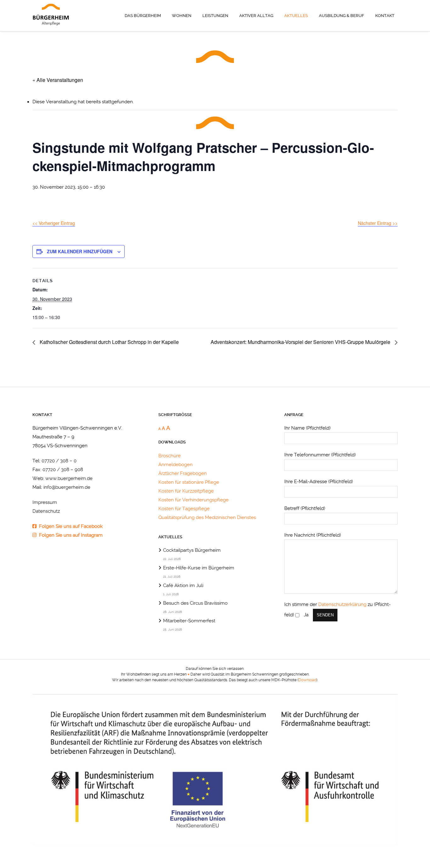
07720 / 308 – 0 (59, 461)
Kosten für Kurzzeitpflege (186, 491)
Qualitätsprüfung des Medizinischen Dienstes (207, 517)
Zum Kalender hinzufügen (79, 251)
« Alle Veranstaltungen (57, 79)
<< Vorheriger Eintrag (53, 223)
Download (307, 680)
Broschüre (169, 456)
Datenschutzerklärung (342, 604)
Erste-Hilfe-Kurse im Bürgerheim (198, 568)
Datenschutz (46, 511)
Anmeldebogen (175, 464)
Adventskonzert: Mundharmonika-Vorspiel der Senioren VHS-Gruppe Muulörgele (301, 342)
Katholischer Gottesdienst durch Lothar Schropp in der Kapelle (108, 342)
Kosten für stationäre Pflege (188, 482)
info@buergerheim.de (66, 487)
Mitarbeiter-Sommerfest (189, 621)
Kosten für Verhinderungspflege (193, 500)
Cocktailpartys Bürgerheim (192, 550)
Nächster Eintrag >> (378, 223)
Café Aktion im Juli (183, 585)
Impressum (44, 502)
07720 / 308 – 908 (62, 469)
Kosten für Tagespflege (184, 508)
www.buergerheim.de (69, 478)
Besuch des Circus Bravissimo (195, 603)
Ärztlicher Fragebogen (182, 473)
